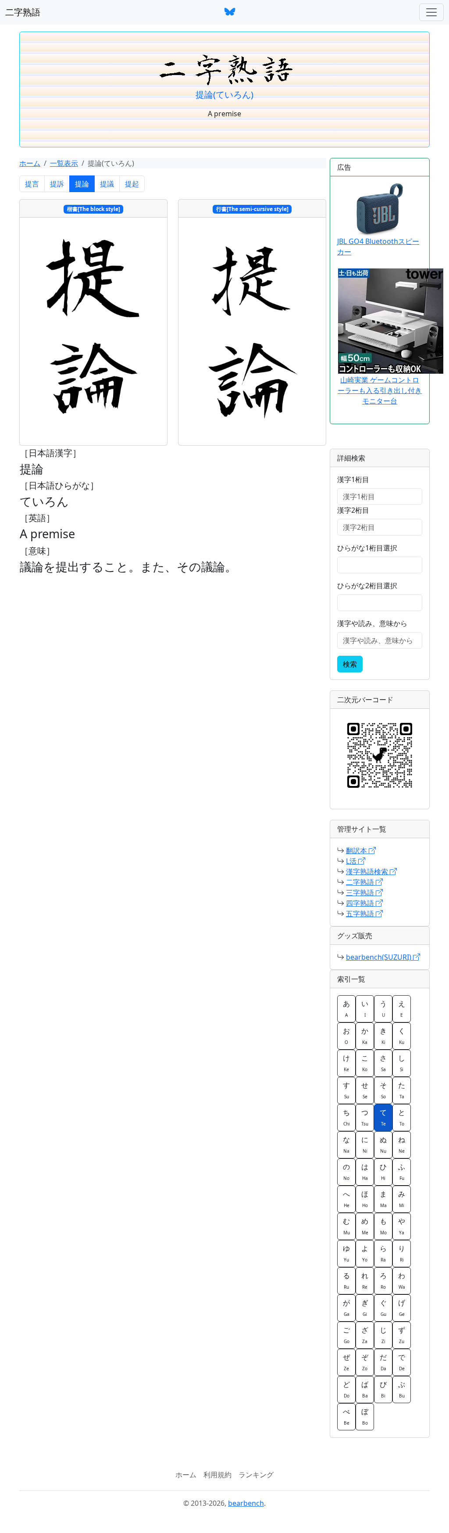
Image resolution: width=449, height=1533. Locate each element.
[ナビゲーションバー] (431, 12)
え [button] (401, 1008)
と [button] (401, 1117)
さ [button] (383, 1062)
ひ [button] (383, 1171)
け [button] (346, 1062)
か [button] (364, 1035)
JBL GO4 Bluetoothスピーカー (378, 246)
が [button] (346, 1307)
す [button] (346, 1090)
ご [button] (346, 1334)
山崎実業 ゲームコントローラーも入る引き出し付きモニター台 (380, 390)
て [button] (383, 1117)
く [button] (401, 1035)
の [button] (346, 1171)
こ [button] (364, 1062)
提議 (107, 184)
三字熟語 (361, 892)
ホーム (29, 163)
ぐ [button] (383, 1307)
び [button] (383, 1389)
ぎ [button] (364, 1307)
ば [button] (364, 1389)
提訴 (57, 184)
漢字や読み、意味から (372, 623)
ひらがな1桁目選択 (367, 548)
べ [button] (346, 1416)
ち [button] (346, 1117)
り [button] (401, 1253)
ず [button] (401, 1334)
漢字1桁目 (353, 479)
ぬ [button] (383, 1144)
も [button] (383, 1226)
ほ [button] (364, 1198)
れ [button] (364, 1280)
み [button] (401, 1198)
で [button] (401, 1362)
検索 (350, 664)
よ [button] (364, 1253)
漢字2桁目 (353, 510)
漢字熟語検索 (368, 871)
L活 (352, 861)
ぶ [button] (401, 1389)
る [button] (346, 1280)
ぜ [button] (346, 1362)
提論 (82, 184)
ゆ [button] (346, 1253)
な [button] (346, 1144)
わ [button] (401, 1280)
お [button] (346, 1035)
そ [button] (383, 1090)
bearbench (246, 1503)
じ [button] (383, 1334)
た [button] (401, 1090)
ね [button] (401, 1144)
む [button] (346, 1226)
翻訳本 (357, 850)
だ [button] (383, 1362)
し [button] (401, 1062)
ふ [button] (401, 1171)
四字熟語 (361, 903)
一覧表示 (64, 163)
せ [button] (364, 1090)
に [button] (364, 1144)
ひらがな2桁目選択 (367, 585)
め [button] (364, 1226)
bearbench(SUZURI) (379, 957)
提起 (132, 184)
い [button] (364, 1008)
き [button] (383, 1035)
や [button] (401, 1226)
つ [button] (364, 1117)
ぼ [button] (364, 1416)
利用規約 (217, 1474)
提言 (32, 184)
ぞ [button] (364, 1362)
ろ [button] (383, 1280)
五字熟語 (361, 913)
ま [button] (383, 1198)
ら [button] (383, 1253)
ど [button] (346, 1389)
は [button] (364, 1171)
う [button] (383, 1008)
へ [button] (346, 1198)
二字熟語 (22, 12)
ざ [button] (364, 1334)
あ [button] (346, 1008)
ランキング (256, 1474)
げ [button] (401, 1307)
